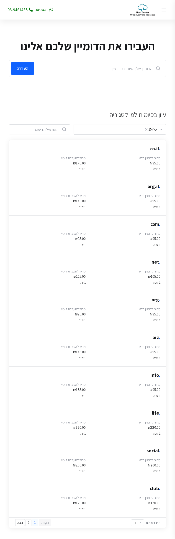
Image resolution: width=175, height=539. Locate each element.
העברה (22, 68)
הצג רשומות (153, 523)
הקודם (45, 522)
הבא (20, 522)
